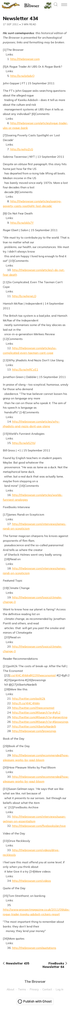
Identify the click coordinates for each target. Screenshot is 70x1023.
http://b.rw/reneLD (24, 296)
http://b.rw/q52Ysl (23, 443)
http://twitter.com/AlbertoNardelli (34, 726)
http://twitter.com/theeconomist (33, 708)
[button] (55, 4)
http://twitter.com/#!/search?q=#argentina (39, 717)
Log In (59, 989)
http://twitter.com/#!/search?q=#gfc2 (36, 712)
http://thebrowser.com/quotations (34, 948)
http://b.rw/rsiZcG (21, 149)
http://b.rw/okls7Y (22, 222)
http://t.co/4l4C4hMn (26, 703)
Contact (47, 989)
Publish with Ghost (37, 1001)
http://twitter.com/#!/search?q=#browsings (40, 722)
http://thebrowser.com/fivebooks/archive (39, 826)
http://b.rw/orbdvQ (22, 76)
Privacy (34, 989)
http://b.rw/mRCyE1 (25, 369)
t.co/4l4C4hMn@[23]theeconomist (33, 675)
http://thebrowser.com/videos (31, 881)
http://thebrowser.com (25, 59)
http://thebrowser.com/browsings (34, 731)
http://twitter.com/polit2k (28, 698)
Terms (22, 989)
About (10, 989)
